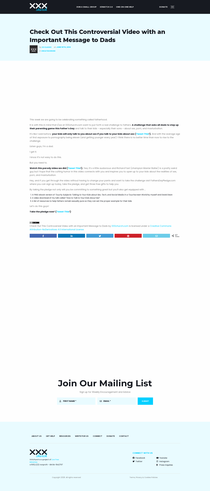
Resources (65, 436)
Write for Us (81, 436)
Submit (145, 401)
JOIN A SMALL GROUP (86, 7)
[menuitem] (86, 7)
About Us (37, 436)
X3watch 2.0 (106, 7)
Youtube (163, 458)
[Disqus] (105, 270)
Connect (97, 436)
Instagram (164, 461)
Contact (124, 436)
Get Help (50, 436)
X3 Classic (47, 47)
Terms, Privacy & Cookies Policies (144, 477)
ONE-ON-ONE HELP (125, 7)
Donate (163, 7)
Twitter (138, 461)
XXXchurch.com (120, 225)
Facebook (140, 458)
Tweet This (142, 133)
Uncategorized (48, 51)
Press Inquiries (166, 465)
